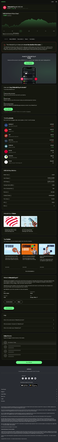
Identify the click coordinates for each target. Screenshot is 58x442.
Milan (19, 301)
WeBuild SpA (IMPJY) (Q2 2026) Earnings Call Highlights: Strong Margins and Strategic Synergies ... (11, 230)
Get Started (9, 308)
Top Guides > (32, 39)
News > (26, 39)
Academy (29, 111)
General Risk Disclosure (4, 429)
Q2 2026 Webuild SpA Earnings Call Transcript (27, 230)
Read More (7, 267)
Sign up (4, 33)
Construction (9, 301)
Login (52, 1)
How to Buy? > (21, 39)
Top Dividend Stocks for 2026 (11, 256)
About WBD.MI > (12, 39)
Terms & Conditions (11, 429)
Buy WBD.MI (29, 63)
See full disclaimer (12, 424)
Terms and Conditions (6, 424)
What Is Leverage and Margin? (29, 256)
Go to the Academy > (29, 271)
